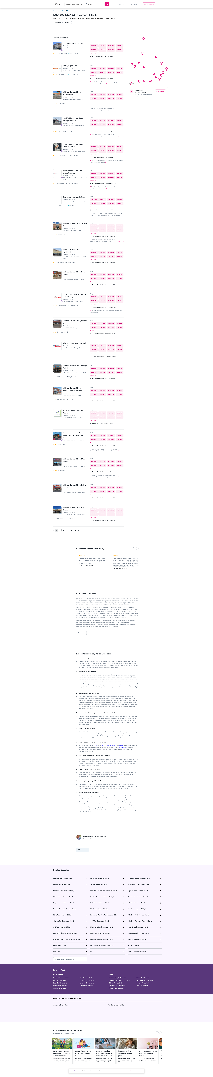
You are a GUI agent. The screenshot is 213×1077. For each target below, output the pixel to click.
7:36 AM (110, 435)
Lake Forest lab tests (87, 980)
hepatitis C (113, 745)
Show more (121, 110)
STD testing (122, 747)
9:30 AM (111, 50)
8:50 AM (111, 46)
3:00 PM (111, 203)
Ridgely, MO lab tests (116, 988)
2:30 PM (102, 203)
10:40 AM (102, 230)
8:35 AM (111, 125)
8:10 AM (102, 68)
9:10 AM (93, 50)
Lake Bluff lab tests (59, 980)
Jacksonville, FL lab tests (117, 978)
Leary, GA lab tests (142, 985)
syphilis (104, 745)
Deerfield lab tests (86, 978)
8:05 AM (93, 121)
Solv (54, 10)
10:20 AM (119, 98)
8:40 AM (102, 46)
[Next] (137, 548)
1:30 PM (119, 199)
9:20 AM (102, 50)
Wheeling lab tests (59, 988)
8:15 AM (110, 121)
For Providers (134, 4)
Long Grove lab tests (60, 985)
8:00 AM (94, 68)
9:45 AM (119, 465)
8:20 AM (102, 95)
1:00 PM (110, 199)
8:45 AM (111, 68)
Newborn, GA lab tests (117, 985)
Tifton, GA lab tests (142, 978)
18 (71, 530)
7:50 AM (111, 439)
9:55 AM (93, 72)
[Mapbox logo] (132, 84)
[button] (143, 38)
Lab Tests (58, 10)
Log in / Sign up (149, 4)
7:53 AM (119, 439)
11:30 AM (102, 417)
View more (93, 53)
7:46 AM (102, 439)
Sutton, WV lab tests (143, 983)
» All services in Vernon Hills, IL (64, 959)
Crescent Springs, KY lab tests (119, 980)
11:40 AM (119, 72)
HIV (108, 745)
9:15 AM (102, 465)
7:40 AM (119, 435)
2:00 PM (93, 203)
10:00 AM (111, 98)
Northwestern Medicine (116, 1005)
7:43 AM (93, 439)
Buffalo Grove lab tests (61, 978)
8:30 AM (93, 46)
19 (75, 530)
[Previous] (134, 548)
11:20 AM (119, 230)
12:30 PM (102, 199)
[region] (148, 60)
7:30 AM (93, 435)
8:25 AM (93, 125)
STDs (95, 745)
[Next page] (78, 530)
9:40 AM (119, 50)
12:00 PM (111, 417)
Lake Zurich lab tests (60, 983)
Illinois (64, 10)
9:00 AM (119, 46)
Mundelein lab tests (86, 985)
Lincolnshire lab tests (87, 983)
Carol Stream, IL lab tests (144, 980)
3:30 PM (119, 203)
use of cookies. (128, 1071)
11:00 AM (94, 199)
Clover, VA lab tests (115, 983)
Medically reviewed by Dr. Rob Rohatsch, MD (95, 836)
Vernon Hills (70, 10)
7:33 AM (102, 435)
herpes (121, 745)
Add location (160, 91)
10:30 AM (102, 72)
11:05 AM (111, 72)
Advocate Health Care (61, 1005)
